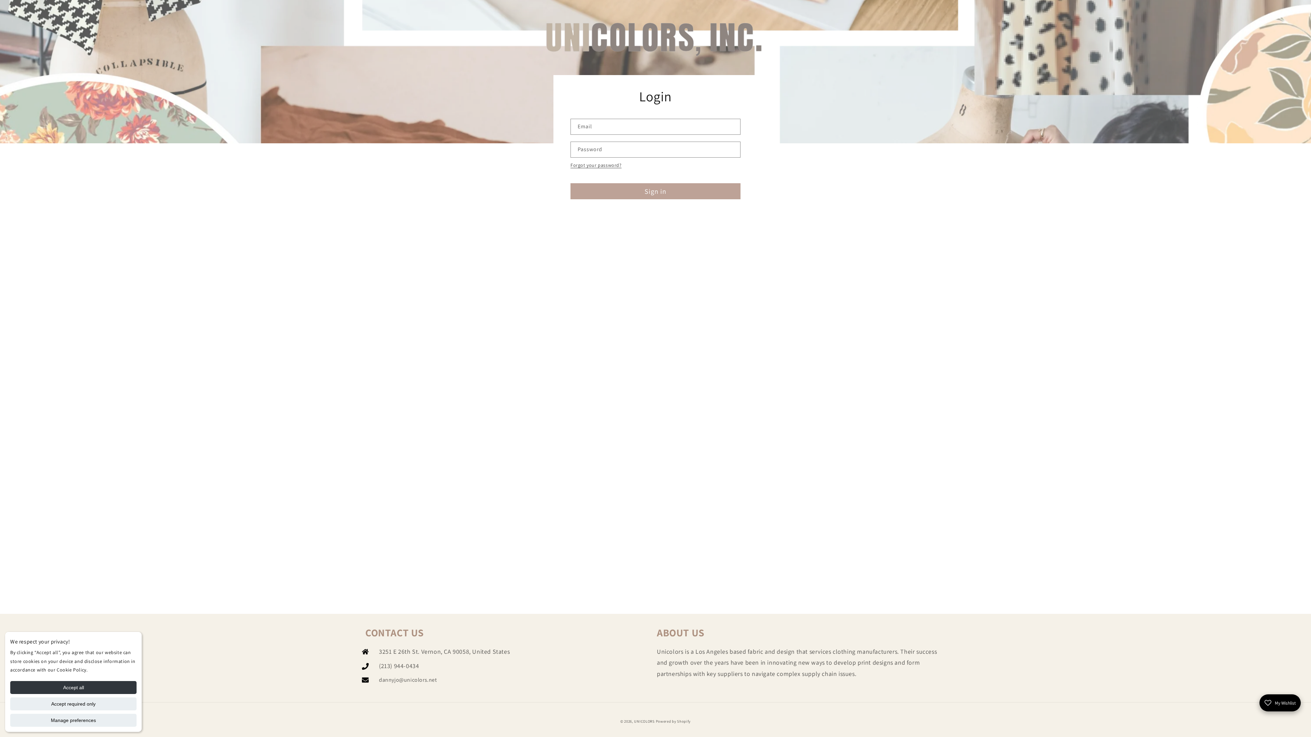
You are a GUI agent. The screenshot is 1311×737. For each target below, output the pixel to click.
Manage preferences (73, 720)
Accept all (73, 687)
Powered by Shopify (673, 721)
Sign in (655, 191)
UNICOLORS (644, 721)
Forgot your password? (596, 165)
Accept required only (73, 704)
